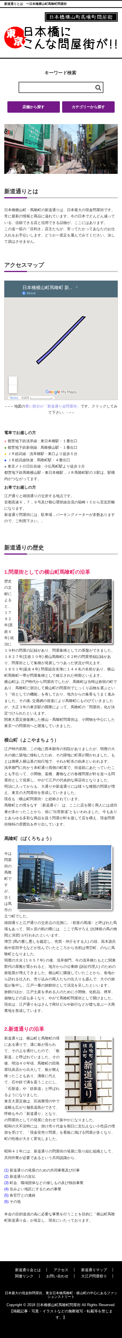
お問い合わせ (57, 1276)
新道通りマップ (94, 1270)
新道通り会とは (28, 1270)
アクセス (61, 1270)
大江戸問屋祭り (94, 1276)
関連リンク (24, 1276)
